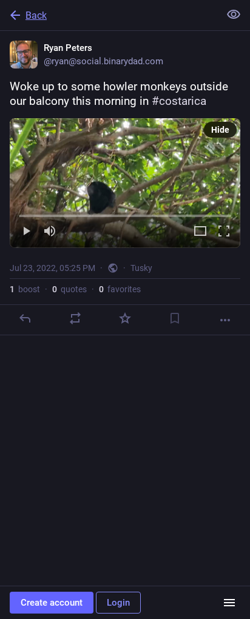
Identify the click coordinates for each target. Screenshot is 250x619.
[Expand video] (200, 232)
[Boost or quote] (75, 318)
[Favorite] (125, 318)
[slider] (125, 213)
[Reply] (25, 318)
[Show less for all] (233, 14)
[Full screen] (224, 232)
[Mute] (49, 232)
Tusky (141, 268)
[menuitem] (125, 183)
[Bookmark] (174, 318)
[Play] (26, 232)
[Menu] (229, 602)
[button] (125, 183)
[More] (225, 320)
